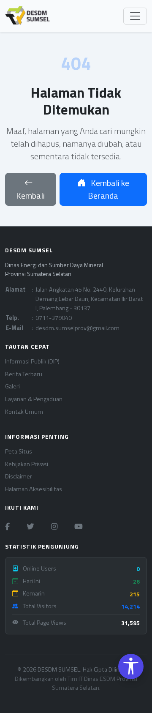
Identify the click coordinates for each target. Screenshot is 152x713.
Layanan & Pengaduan (33, 399)
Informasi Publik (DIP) (32, 361)
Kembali (30, 195)
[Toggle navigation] (135, 16)
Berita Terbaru (23, 374)
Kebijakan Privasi (26, 464)
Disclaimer (18, 476)
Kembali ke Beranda (108, 189)
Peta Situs (18, 451)
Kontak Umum (24, 411)
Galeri (12, 386)
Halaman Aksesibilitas (33, 489)
